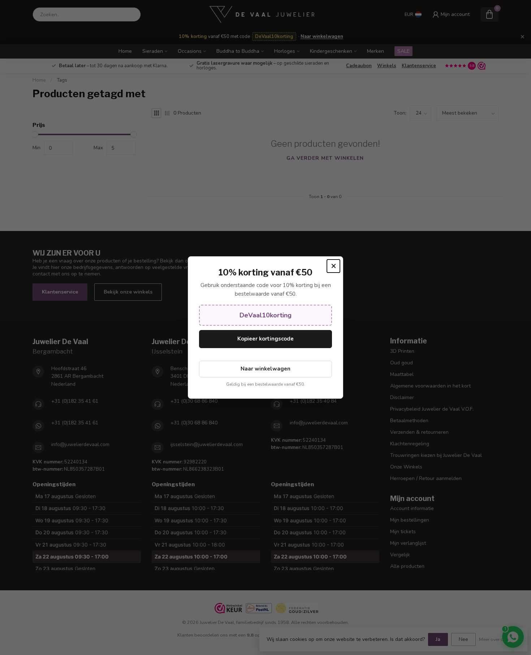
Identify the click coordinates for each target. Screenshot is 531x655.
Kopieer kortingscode (265, 338)
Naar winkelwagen (265, 368)
